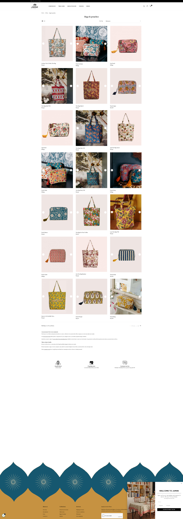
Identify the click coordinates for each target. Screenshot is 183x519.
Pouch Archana (79, 64)
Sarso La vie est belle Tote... (48, 316)
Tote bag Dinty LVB (80, 190)
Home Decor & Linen (64, 509)
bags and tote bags (46, 336)
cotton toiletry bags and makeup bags (60, 339)
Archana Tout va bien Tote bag (48, 63)
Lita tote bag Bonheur (81, 274)
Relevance (123, 21)
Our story (45, 509)
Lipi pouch (43, 147)
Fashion (61, 516)
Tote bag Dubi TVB (45, 106)
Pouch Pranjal (79, 316)
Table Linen (62, 512)
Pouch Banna (44, 232)
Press (44, 514)
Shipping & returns (80, 509)
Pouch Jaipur (113, 106)
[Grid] (42, 21)
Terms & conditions (80, 512)
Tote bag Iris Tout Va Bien (82, 232)
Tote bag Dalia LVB (80, 148)
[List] (44, 21)
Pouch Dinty (113, 190)
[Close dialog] (181, 483)
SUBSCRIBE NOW (169, 509)
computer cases (47, 349)
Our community (79, 516)
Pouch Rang (113, 316)
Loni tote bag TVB (114, 232)
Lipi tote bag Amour (115, 147)
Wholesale (78, 514)
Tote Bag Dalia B (79, 106)
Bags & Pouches (63, 514)
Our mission (45, 512)
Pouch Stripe (113, 274)
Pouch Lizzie (44, 274)
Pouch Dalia (44, 190)
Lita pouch (112, 63)
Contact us (45, 516)
